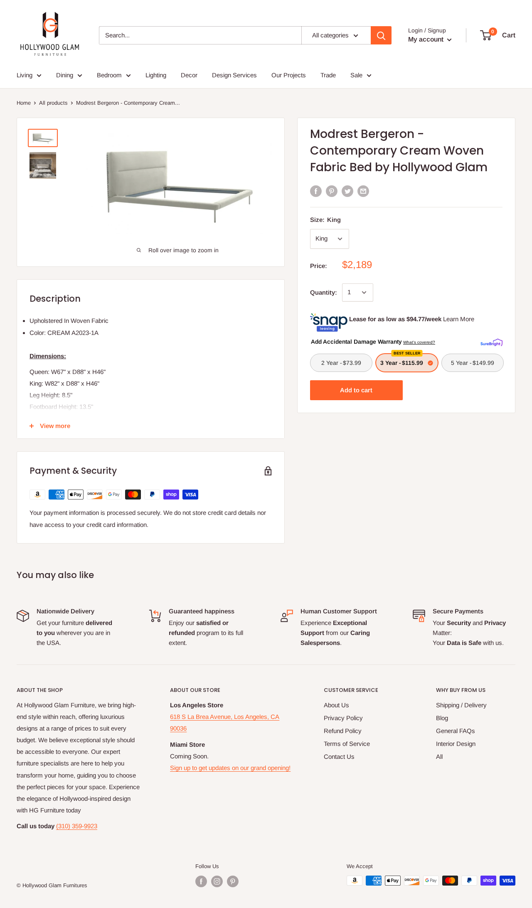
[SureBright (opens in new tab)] (491, 341)
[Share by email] (363, 191)
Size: (325, 219)
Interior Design (455, 743)
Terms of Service (347, 743)
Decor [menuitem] (189, 75)
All (439, 756)
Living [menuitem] (24, 75)
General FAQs (455, 730)
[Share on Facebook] (316, 191)
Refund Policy (343, 730)
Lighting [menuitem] (155, 75)
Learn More (458, 318)
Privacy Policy (343, 717)
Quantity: (323, 292)
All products (53, 103)
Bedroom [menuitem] (109, 75)
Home (24, 103)
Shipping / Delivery (461, 705)
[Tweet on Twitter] (347, 191)
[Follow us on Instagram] (217, 881)
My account (426, 39)
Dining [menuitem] (64, 75)
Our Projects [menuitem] (288, 75)
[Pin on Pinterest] (331, 191)
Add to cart (356, 390)
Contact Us (339, 756)
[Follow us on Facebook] (201, 881)
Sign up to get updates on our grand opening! (230, 767)
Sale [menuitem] (356, 75)
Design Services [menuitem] (234, 75)
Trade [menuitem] (328, 75)
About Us (336, 705)
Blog (442, 717)
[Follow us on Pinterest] (233, 881)
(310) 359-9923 (76, 825)
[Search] (381, 35)
